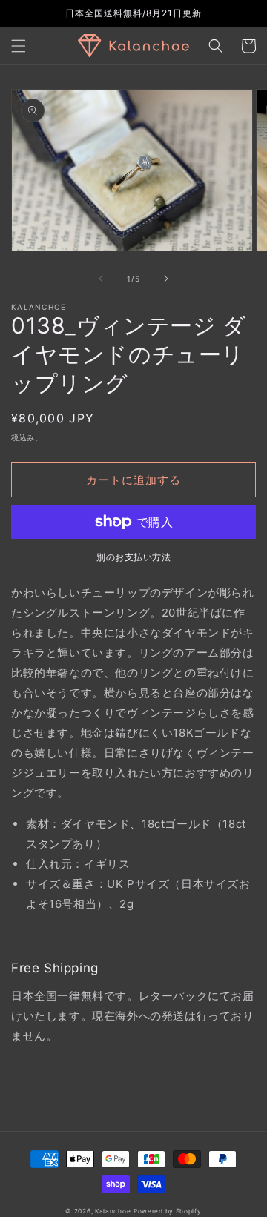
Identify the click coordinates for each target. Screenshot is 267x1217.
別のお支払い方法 (133, 557)
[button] (18, 46)
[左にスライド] (101, 278)
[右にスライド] (166, 278)
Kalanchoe (113, 1211)
